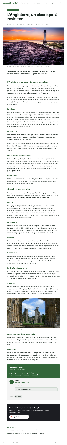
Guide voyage (36, 3)
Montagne (19, 433)
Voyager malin (25, 3)
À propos (5, 442)
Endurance (11, 433)
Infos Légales (12, 442)
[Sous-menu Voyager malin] (30, 3)
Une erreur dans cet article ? (25, 389)
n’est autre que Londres (23, 208)
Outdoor (45, 3)
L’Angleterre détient (13, 86)
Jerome (9, 24)
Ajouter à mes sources (20, 417)
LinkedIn (26, 374)
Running (42, 433)
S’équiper (52, 3)
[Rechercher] (60, 3)
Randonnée (34, 433)
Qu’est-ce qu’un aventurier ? (22, 442)
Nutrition (26, 433)
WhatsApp (35, 374)
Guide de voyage (13, 10)
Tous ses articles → (19, 385)
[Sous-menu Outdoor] (48, 3)
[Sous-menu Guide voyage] (41, 3)
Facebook (18, 374)
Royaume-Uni (18, 396)
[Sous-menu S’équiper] (56, 3)
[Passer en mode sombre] (63, 3)
